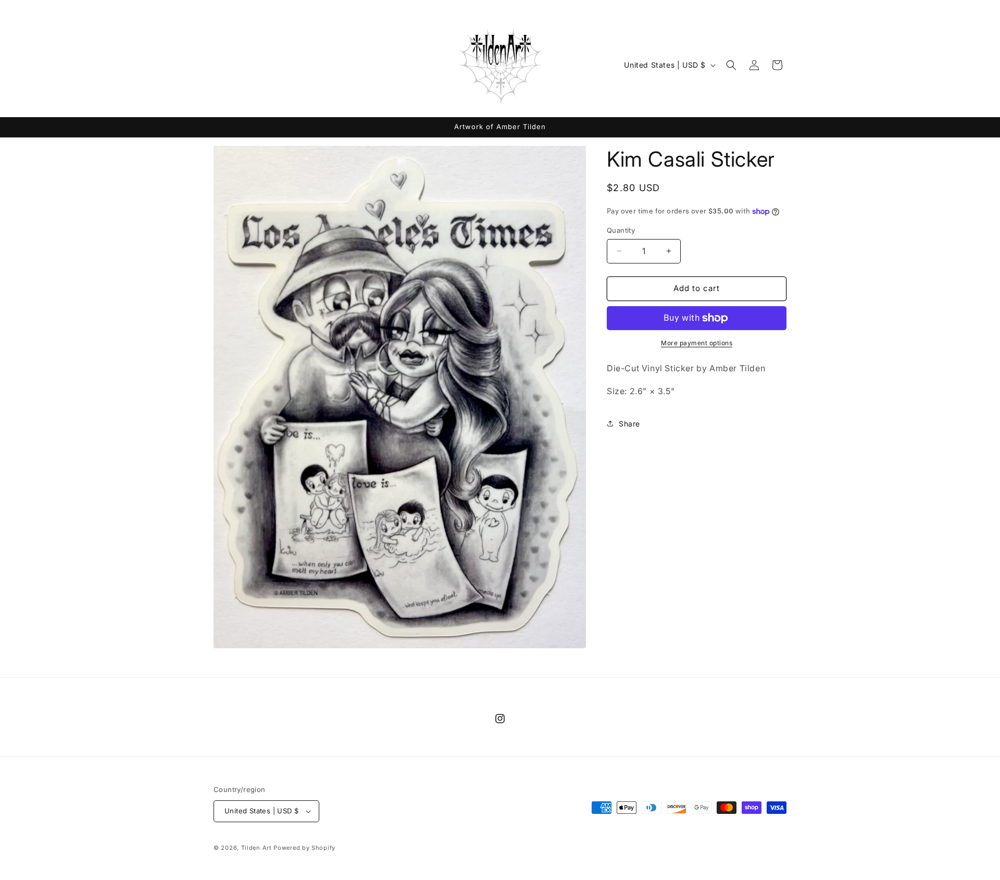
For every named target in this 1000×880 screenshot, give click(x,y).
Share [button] (629, 423)
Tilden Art (256, 847)
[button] (731, 65)
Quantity (621, 230)
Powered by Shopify (304, 847)
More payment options (696, 343)
